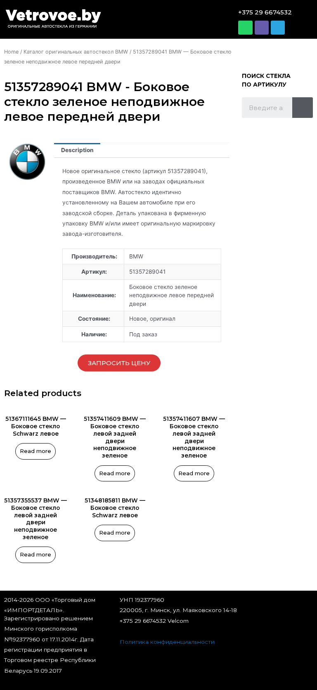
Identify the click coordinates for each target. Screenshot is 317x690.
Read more (35, 451)
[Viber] (262, 28)
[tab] (77, 150)
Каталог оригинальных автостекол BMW (76, 52)
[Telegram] (278, 28)
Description (77, 150)
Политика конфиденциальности (167, 641)
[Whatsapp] (245, 28)
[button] (157, 19)
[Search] (302, 107)
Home (11, 52)
